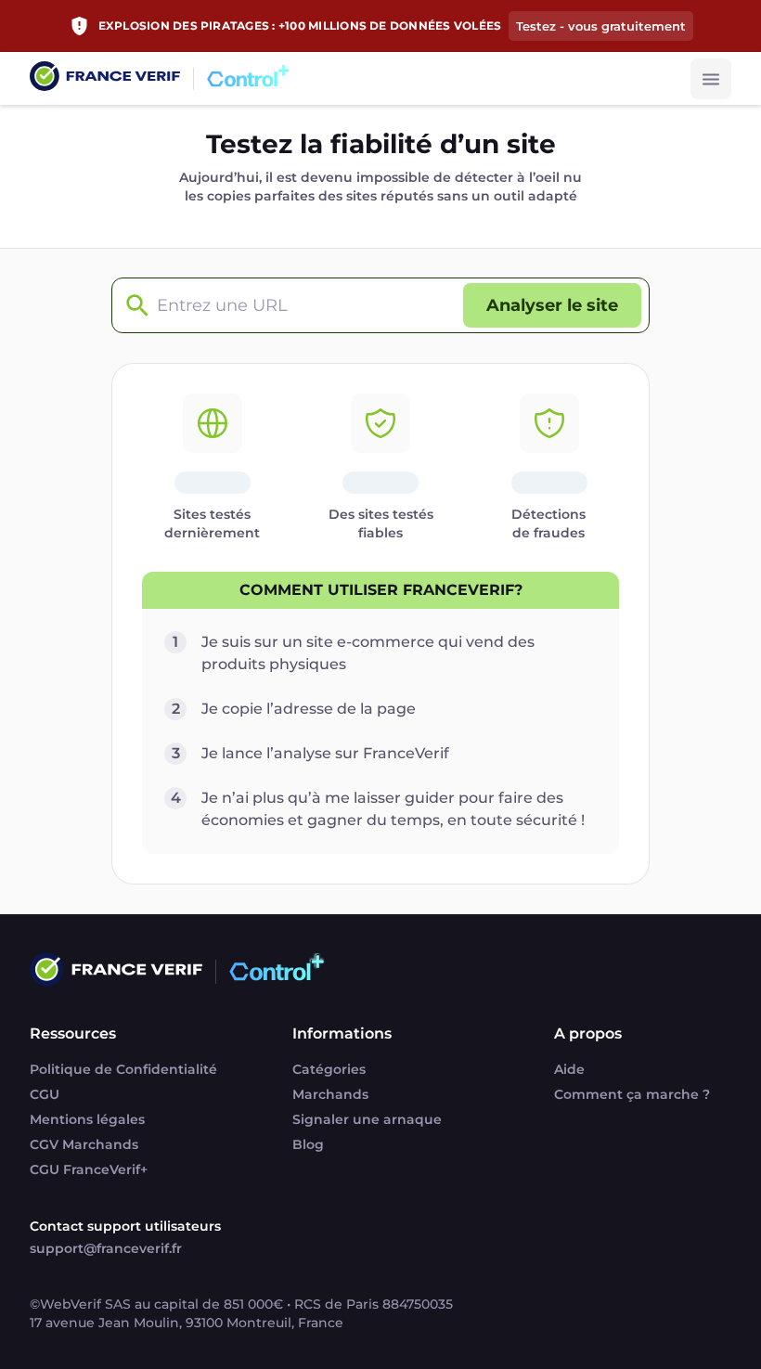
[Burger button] (710, 78)
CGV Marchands (84, 1144)
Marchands (330, 1094)
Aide (569, 1069)
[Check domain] (132, 306)
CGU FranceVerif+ (89, 1169)
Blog (308, 1144)
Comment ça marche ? (632, 1094)
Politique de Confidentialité (123, 1069)
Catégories (329, 1069)
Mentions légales (87, 1119)
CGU (44, 1094)
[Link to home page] (105, 78)
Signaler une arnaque (367, 1119)
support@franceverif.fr (106, 1248)
